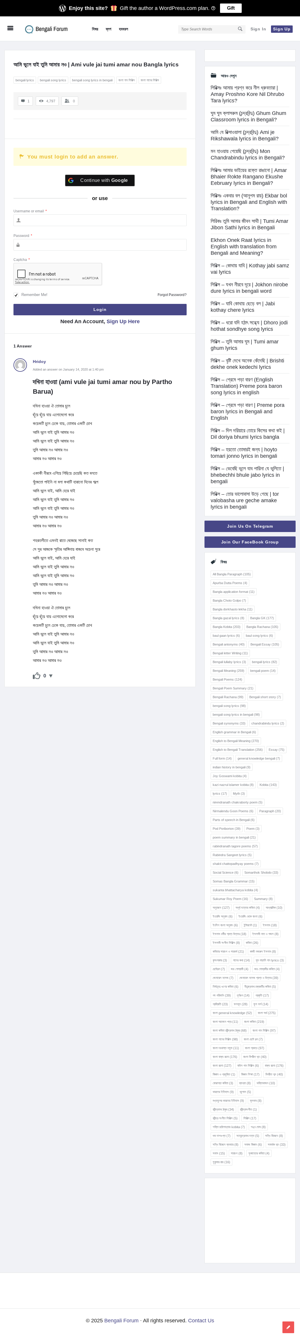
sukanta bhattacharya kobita (235, 890)
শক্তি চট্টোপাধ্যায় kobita (229, 1127)
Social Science (225, 872)
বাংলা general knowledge (232, 1013)
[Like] (36, 676)
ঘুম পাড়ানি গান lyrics (270, 960)
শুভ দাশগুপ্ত (222, 1135)
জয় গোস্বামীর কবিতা (267, 969)
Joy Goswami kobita (230, 776)
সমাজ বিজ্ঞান (253, 1144)
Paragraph (270, 811)
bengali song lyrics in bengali (92, 80)
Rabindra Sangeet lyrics (232, 855)
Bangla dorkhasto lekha (233, 609)
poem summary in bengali (234, 837)
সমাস (219, 1153)
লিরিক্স (249, 1118)
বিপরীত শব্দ (274, 1074)
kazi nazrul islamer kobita (233, 784)
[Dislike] (51, 676)
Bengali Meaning (228, 670)
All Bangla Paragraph (232, 574)
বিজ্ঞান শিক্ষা (250, 1074)
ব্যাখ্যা (245, 1083)
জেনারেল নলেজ (223, 978)
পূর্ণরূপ (243, 995)
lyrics (220, 793)
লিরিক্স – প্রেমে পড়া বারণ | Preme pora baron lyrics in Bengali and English (247, 411)
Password (22, 236)
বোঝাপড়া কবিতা (223, 1083)
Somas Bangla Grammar (234, 881)
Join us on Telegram (250, 526)
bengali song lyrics (53, 80)
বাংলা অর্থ (267, 1013)
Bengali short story (265, 697)
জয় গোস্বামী (239, 969)
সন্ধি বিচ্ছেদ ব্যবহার (225, 1144)
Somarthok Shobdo (261, 872)
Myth (239, 793)
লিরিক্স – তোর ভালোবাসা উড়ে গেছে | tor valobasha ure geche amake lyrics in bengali (245, 500)
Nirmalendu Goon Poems (233, 811)
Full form (222, 758)
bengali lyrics (25, 80)
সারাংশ (237, 1153)
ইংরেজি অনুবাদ (223, 916)
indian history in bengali (231, 767)
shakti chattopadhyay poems (236, 863)
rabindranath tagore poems (235, 846)
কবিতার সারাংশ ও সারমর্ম (228, 951)
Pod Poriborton (227, 828)
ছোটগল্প (219, 969)
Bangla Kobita (227, 627)
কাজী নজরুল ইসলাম (263, 951)
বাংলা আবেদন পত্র (225, 1021)
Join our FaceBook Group (250, 542)
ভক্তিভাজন (266, 1083)
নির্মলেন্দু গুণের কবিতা (225, 986)
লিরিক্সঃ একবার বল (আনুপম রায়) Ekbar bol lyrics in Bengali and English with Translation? (249, 202)
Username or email (30, 211)
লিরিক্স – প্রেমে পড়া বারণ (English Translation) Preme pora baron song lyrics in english (246, 386)
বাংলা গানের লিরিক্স (150, 80)
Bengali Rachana (228, 697)
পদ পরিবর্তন (222, 995)
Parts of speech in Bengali (234, 820)
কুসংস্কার (220, 960)
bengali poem (263, 670)
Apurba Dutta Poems (230, 583)
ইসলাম (270, 925)
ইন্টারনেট (250, 925)
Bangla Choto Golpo (229, 600)
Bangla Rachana (262, 627)
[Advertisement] (250, 1220)
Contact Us (201, 1320)
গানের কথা (241, 960)
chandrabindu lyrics (267, 723)
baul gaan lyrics (226, 635)
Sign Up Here (123, 321)
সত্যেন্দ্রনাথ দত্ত (247, 1135)
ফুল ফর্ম (260, 1004)
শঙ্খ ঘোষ (258, 1127)
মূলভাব (256, 1100)
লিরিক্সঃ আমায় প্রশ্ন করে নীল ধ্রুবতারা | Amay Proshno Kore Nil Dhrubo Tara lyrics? (247, 94)
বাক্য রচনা (274, 1065)
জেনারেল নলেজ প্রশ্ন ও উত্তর (258, 978)
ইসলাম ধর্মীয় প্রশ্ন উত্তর (229, 934)
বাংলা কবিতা (254, 1021)
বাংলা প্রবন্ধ (254, 1048)
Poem (253, 828)
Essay (276, 749)
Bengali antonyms (229, 644)
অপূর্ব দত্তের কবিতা (248, 907)
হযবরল (123, 29)
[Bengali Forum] (50, 28)
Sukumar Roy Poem (230, 899)
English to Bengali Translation (238, 749)
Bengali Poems (227, 679)
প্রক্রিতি (220, 1004)
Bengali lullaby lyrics (229, 662)
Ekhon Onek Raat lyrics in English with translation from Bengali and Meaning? (244, 246)
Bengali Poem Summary (233, 688)
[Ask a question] (288, 1327)
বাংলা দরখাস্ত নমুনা (226, 1048)
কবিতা (252, 942)
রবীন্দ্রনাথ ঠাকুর (223, 1109)
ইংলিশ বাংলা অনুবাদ (225, 925)
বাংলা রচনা (222, 1065)
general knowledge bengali (259, 758)
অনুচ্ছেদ (221, 907)
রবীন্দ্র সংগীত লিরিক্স (225, 1118)
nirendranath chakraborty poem (237, 802)
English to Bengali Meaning (236, 741)
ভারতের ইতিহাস (223, 1092)
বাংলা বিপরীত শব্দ (255, 1057)
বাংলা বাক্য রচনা (225, 1057)
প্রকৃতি (262, 995)
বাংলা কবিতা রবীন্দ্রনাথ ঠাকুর (230, 1030)
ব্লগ (108, 29)
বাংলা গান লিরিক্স (126, 80)
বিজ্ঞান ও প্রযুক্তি (224, 1074)
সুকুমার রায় (221, 1162)
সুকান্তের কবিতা (259, 1153)
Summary (263, 899)
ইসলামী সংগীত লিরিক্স (226, 942)
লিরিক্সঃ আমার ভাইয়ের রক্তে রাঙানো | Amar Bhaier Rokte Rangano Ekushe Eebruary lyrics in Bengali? (249, 176)
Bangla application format (234, 591)
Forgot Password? (172, 295)
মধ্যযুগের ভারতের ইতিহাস (228, 1100)
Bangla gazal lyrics (228, 618)
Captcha (21, 260)
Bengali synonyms (229, 723)
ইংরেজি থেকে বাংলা (250, 916)
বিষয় (95, 29)
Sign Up (282, 29)
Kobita (268, 784)
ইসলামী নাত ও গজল (265, 934)
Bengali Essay (264, 644)
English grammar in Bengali (234, 732)
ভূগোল (245, 1092)
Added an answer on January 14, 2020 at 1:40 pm (68, 369)
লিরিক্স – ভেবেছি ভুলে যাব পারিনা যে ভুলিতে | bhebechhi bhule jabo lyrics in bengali (247, 475)
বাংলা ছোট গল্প (253, 1039)
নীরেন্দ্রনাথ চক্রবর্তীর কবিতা (260, 986)
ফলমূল (241, 1004)
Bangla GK (262, 618)
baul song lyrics (259, 635)
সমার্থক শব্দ (277, 1144)
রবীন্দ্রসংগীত (248, 1109)
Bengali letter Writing (230, 653)
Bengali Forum (121, 1320)
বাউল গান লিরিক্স (248, 1065)
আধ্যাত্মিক (274, 907)
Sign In (258, 29)
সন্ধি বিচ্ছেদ (274, 1135)
